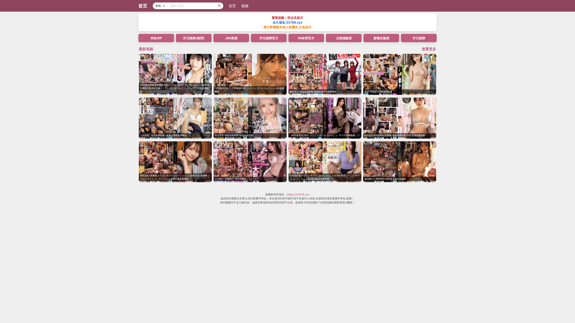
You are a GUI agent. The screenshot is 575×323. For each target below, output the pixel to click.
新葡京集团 (381, 38)
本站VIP (156, 38)
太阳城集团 (344, 38)
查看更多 (429, 49)
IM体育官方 (306, 38)
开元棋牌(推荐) (194, 38)
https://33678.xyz (298, 194)
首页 (232, 6)
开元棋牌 (419, 38)
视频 (244, 6)
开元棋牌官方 (268, 38)
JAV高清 (231, 38)
